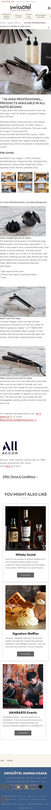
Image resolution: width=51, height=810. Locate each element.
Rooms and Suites (29, 16)
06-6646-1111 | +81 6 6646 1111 (26, 781)
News (10, 760)
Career (44, 796)
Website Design (39, 799)
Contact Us (33, 796)
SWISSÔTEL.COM (8, 1)
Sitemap (21, 796)
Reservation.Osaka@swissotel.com (17, 420)
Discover (25, 575)
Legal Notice (10, 799)
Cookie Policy (25, 799)
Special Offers (18, 16)
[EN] (48, 8)
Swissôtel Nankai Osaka (25, 1)
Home (2, 23)
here (7, 466)
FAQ (2, 760)
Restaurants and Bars (40, 16)
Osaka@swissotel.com (28, 789)
